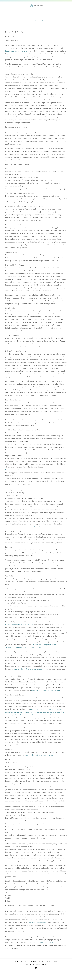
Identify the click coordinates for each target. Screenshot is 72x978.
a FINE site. (44, 964)
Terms (55, 961)
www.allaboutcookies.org (37, 922)
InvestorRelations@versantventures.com (19, 470)
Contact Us (33, 961)
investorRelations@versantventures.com (28, 669)
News (25, 961)
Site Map (41, 961)
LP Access (18, 961)
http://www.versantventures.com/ (17, 51)
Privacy (48, 961)
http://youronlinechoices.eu (43, 942)
